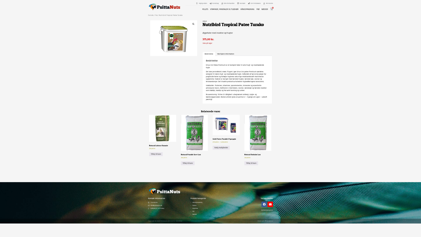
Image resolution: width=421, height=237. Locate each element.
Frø (156, 15)
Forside (150, 15)
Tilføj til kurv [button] (156, 154)
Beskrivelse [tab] (209, 54)
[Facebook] (264, 204)
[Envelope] (270, 204)
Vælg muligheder (221, 148)
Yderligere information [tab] (225, 54)
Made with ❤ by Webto (265, 221)
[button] (193, 24)
